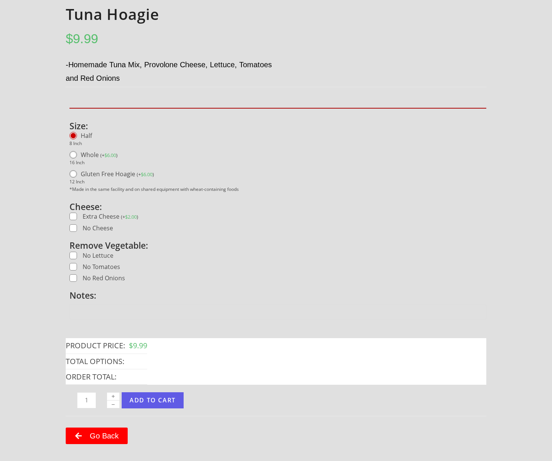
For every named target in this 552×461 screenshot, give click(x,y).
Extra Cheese (110, 217)
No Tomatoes (101, 267)
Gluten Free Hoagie (117, 174)
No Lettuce (98, 255)
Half (86, 135)
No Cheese (98, 228)
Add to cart (153, 400)
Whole (99, 155)
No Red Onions (104, 278)
